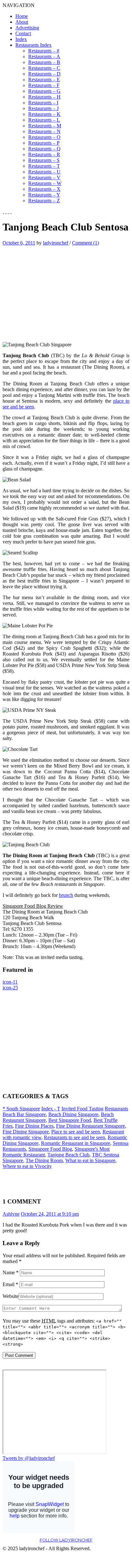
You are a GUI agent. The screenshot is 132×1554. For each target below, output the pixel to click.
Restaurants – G (44, 91)
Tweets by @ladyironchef (29, 1458)
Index (21, 39)
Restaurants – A (44, 56)
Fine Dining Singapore (26, 1131)
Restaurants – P (44, 143)
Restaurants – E (44, 79)
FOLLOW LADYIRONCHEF (66, 1540)
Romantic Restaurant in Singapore (75, 1143)
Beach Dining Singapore (73, 1114)
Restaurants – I (43, 102)
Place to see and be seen (75, 1131)
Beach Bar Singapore (24, 1114)
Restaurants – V (44, 177)
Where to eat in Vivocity (27, 1166)
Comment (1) (85, 243)
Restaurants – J (43, 108)
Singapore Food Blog (50, 1149)
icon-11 (10, 982)
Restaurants (116, 1108)
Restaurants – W (45, 183)
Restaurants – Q (44, 148)
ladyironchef (55, 243)
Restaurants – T (44, 166)
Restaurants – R (44, 154)
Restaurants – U (44, 171)
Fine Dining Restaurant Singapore (90, 1126)
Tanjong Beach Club (68, 1154)
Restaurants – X (44, 189)
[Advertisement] (56, 290)
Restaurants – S (44, 160)
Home (21, 16)
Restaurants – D (44, 73)
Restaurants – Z (44, 200)
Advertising (27, 27)
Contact (23, 33)
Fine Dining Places (34, 1126)
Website (11, 1296)
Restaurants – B (44, 62)
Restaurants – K (44, 114)
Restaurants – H (44, 97)
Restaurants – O (44, 137)
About (21, 22)
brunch (66, 895)
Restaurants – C (44, 68)
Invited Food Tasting (82, 1108)
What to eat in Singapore (90, 1160)
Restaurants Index (33, 45)
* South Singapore (21, 1108)
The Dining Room (44, 1160)
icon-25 (10, 987)
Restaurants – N (44, 131)
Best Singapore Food (69, 1120)
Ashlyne (11, 1214)
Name (11, 1272)
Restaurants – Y (44, 194)
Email (10, 1284)
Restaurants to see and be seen (74, 1137)
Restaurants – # (43, 50)
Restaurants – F (44, 85)
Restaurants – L (44, 120)
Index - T (50, 1108)
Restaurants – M (44, 125)
